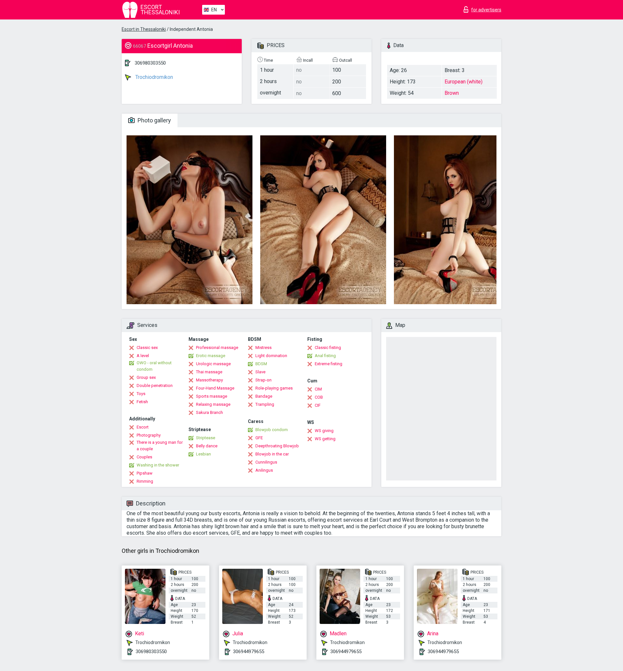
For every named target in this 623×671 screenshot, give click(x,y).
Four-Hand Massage (215, 388)
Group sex (146, 377)
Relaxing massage (213, 404)
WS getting (325, 438)
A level (143, 355)
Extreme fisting (328, 363)
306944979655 (248, 651)
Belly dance (206, 445)
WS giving (324, 430)
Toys (141, 393)
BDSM (261, 363)
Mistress (263, 347)
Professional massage (217, 347)
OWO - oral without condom (154, 366)
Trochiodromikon (153, 77)
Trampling (264, 404)
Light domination (271, 355)
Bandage (263, 396)
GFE (259, 437)
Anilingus (264, 470)
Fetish (142, 401)
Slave (260, 371)
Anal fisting (325, 355)
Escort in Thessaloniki (144, 29)
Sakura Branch (209, 412)
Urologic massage (213, 363)
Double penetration (155, 385)
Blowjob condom (271, 429)
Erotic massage (210, 355)
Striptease (205, 437)
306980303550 (150, 63)
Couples (144, 456)
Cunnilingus (266, 462)
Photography (149, 435)
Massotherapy (209, 380)
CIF (318, 405)
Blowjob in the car (272, 454)
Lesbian (203, 454)
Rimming (145, 481)
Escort (143, 427)
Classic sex (147, 347)
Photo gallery (153, 120)
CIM (318, 389)
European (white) (464, 82)
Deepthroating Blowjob (277, 445)
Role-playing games (274, 388)
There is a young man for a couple (160, 445)
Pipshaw (145, 473)
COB (319, 397)
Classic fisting (328, 347)
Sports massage (211, 396)
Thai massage (209, 371)
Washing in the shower (158, 465)
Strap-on (263, 380)
